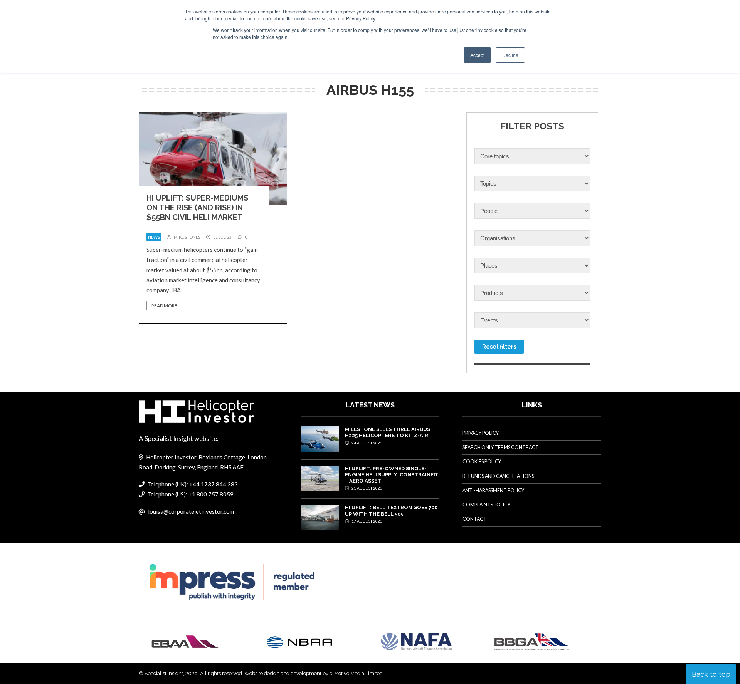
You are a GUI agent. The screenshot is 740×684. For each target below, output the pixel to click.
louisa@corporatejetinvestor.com (191, 511)
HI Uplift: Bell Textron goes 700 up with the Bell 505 (391, 510)
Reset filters (499, 347)
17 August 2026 (366, 521)
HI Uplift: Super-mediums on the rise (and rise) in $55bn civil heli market (197, 207)
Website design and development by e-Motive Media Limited (313, 673)
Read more (164, 305)
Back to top (711, 674)
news (154, 237)
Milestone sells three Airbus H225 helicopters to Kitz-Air (387, 432)
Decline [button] (510, 55)
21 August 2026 (366, 488)
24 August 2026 (366, 443)
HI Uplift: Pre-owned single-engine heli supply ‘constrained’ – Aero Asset (391, 475)
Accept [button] (477, 55)
